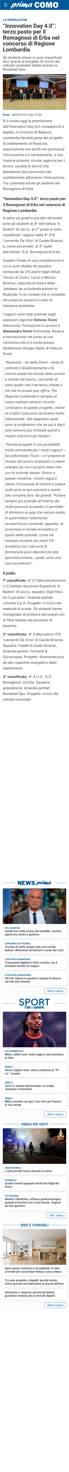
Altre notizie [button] (55, 991)
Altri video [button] (56, 1215)
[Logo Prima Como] (34, 5)
